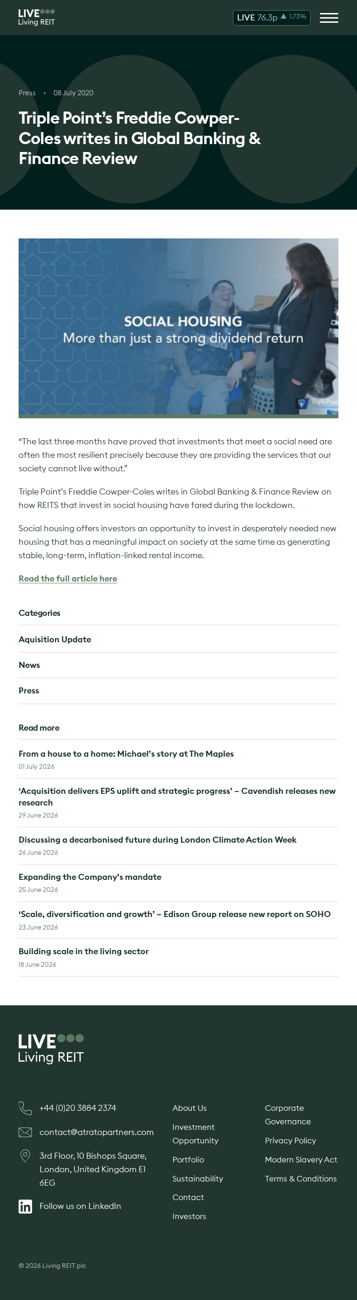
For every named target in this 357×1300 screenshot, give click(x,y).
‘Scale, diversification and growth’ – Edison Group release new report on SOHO (175, 920)
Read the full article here (68, 578)
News (29, 665)
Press (29, 690)
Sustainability (197, 1179)
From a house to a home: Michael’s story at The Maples (126, 759)
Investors (189, 1216)
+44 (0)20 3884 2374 (78, 1107)
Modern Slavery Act (301, 1160)
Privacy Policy (290, 1140)
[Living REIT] (37, 17)
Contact (188, 1197)
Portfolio (188, 1160)
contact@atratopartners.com (97, 1132)
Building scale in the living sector (84, 957)
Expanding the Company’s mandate (90, 882)
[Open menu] (329, 18)
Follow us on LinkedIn (80, 1206)
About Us (189, 1108)
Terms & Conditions (301, 1179)
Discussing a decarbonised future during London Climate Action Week (158, 845)
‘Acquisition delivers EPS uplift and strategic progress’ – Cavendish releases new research (177, 802)
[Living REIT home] (178, 1049)
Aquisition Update (55, 639)
